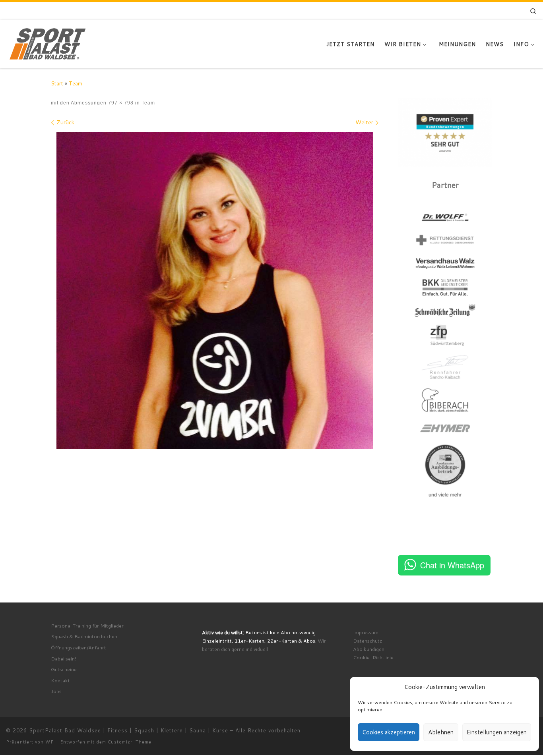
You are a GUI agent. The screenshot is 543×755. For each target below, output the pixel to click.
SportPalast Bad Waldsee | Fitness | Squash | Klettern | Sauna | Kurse (128, 730)
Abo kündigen (368, 649)
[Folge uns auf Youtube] (504, 11)
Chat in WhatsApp (452, 565)
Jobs (56, 691)
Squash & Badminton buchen (84, 636)
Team (75, 83)
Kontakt (60, 680)
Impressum (365, 632)
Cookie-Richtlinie (373, 657)
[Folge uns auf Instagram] (486, 11)
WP (49, 742)
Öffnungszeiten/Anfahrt (78, 647)
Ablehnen (441, 732)
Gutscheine (64, 669)
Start (57, 83)
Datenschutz (367, 640)
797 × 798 (120, 102)
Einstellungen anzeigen (497, 732)
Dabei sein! (63, 658)
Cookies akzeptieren (388, 732)
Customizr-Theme (129, 742)
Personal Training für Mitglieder (87, 625)
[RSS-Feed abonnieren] (515, 11)
